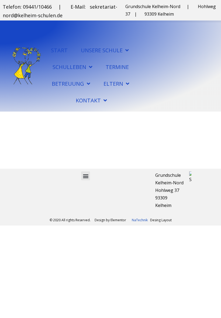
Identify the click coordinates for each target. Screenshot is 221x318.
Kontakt (88, 100)
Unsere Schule (102, 50)
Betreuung (68, 83)
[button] (85, 175)
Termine (117, 67)
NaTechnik (140, 220)
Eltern (113, 83)
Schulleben (69, 67)
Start (59, 50)
